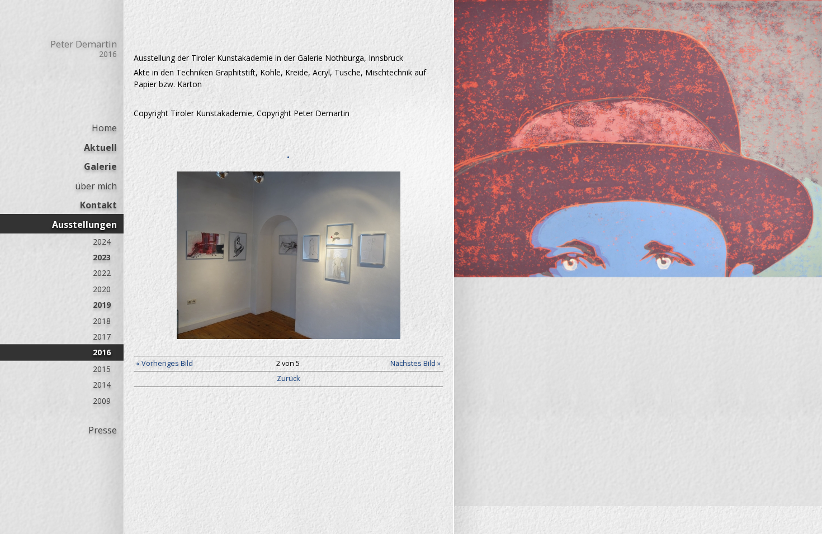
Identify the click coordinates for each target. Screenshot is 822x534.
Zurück (288, 378)
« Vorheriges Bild (164, 363)
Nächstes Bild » (415, 363)
